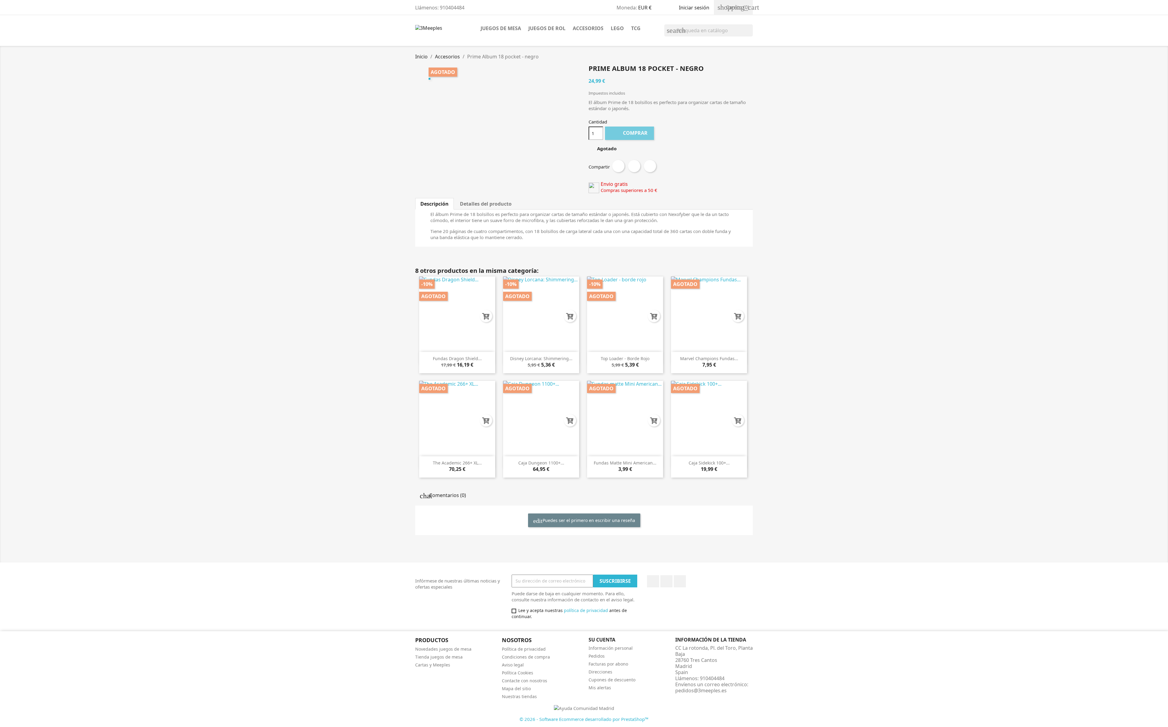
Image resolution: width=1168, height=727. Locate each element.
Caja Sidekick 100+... (709, 463)
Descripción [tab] (434, 203)
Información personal (611, 648)
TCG (636, 28)
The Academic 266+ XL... (457, 463)
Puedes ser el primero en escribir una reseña (588, 520)
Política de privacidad (524, 649)
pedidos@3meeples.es (701, 690)
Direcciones (600, 672)
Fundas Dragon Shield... (457, 358)
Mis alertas (600, 687)
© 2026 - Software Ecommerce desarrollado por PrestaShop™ (584, 719)
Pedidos (597, 656)
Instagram (680, 581)
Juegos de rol (546, 28)
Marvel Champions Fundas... (709, 358)
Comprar (630, 133)
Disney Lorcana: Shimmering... (541, 358)
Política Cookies (517, 673)
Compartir (618, 166)
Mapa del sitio (516, 688)
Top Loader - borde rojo (625, 358)
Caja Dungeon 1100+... (541, 463)
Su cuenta (602, 639)
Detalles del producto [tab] (486, 203)
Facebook (653, 581)
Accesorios (588, 28)
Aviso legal (513, 665)
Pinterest (650, 166)
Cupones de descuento (612, 680)
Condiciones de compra (526, 657)
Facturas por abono (608, 664)
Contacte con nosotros (524, 681)
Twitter (666, 581)
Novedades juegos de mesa (443, 649)
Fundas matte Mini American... (625, 463)
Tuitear (634, 166)
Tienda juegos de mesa (439, 657)
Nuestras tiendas (519, 696)
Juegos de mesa (501, 28)
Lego (617, 28)
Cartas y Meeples (432, 665)
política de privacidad (586, 610)
